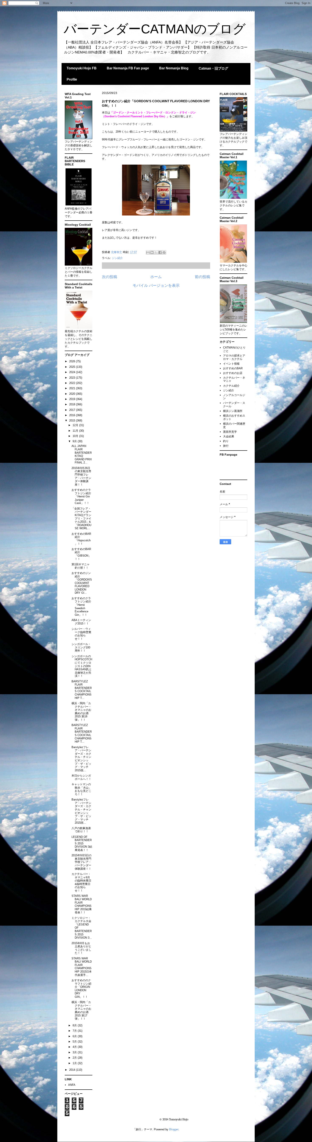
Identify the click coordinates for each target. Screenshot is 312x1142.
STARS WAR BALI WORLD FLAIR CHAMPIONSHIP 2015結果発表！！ (82, 904)
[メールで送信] (148, 252)
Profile (72, 79)
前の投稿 (202, 277)
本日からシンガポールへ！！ (81, 777)
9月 (75, 441)
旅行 (226, 445)
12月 (76, 425)
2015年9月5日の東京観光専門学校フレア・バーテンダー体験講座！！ (81, 862)
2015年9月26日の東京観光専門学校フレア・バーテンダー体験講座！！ (81, 476)
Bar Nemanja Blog (173, 68)
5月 (75, 1041)
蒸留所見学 (230, 431)
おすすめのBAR (233, 368)
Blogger (173, 1129)
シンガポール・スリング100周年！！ (81, 647)
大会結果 (228, 436)
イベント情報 (231, 363)
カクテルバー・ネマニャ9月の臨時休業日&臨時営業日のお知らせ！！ (81, 882)
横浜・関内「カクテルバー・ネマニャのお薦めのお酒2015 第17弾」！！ (81, 1010)
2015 (72, 420)
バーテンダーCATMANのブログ (155, 29)
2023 (72, 377)
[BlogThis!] (152, 252)
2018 (72, 404)
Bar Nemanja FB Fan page (128, 68)
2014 (72, 1069)
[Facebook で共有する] (160, 252)
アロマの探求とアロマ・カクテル (234, 357)
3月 (75, 1052)
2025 (72, 366)
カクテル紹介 (231, 385)
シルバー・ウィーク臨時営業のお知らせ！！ (81, 633)
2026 (72, 361)
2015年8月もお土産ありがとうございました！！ (81, 948)
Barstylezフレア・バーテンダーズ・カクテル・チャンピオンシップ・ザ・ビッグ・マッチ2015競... (81, 759)
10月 (76, 436)
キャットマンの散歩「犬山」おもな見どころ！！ (81, 789)
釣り (226, 441)
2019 (72, 399)
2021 (72, 388)
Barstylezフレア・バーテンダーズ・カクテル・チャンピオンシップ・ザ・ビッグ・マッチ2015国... (81, 811)
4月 (75, 1046)
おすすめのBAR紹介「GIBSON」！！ (81, 554)
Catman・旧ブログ (213, 68)
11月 (76, 430)
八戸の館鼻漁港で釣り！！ (81, 830)
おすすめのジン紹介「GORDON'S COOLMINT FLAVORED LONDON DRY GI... (82, 583)
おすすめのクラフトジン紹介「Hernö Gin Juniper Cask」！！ (81, 496)
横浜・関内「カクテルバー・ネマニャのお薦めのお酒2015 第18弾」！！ (81, 711)
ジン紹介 (117, 258)
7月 (75, 1030)
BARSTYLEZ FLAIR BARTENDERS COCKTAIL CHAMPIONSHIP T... (82, 690)
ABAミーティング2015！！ (81, 622)
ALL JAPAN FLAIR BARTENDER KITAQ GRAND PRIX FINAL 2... (82, 454)
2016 (72, 415)
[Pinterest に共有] (164, 252)
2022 (72, 383)
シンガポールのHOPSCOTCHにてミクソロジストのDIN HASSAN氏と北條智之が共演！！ (82, 666)
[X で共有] (156, 252)
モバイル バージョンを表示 (156, 285)
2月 (75, 1057)
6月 (75, 1036)
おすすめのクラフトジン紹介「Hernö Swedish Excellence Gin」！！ (81, 606)
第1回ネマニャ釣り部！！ (81, 566)
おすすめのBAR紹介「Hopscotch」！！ (81, 538)
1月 (75, 1063)
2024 (72, 372)
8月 (75, 1025)
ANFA (71, 1084)
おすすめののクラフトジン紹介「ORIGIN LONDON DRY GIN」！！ (81, 988)
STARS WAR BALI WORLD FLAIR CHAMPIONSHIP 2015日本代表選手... (82, 967)
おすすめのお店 (232, 373)
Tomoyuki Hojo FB (82, 68)
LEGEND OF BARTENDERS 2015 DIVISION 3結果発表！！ (82, 843)
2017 (72, 409)
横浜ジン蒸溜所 (232, 411)
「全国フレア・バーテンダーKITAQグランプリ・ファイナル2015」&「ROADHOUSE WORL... (81, 518)
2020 (72, 393)
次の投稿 (109, 277)
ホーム (156, 277)
